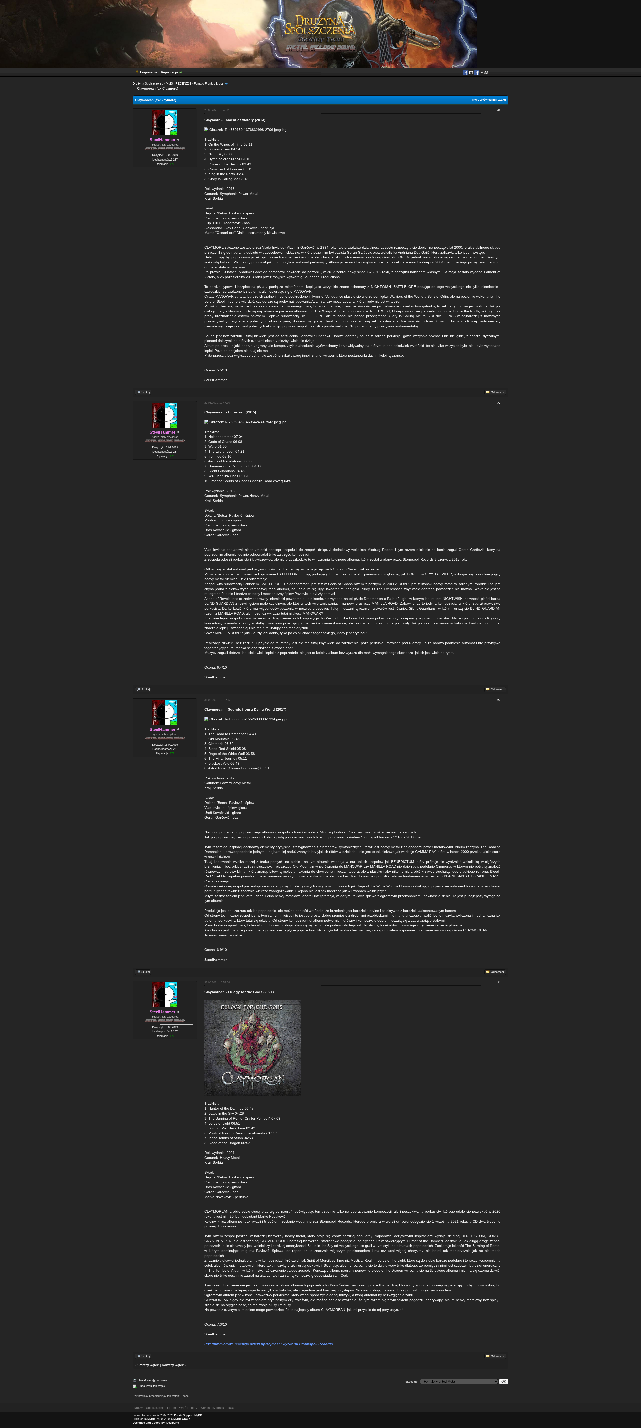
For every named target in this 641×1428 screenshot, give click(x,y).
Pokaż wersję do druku (153, 1380)
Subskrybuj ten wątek (152, 1385)
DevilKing (172, 1422)
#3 (498, 699)
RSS (231, 1408)
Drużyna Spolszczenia (148, 83)
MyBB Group (181, 1418)
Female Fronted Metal (209, 83)
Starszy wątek (148, 1365)
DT (470, 73)
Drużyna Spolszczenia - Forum (155, 1408)
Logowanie (148, 72)
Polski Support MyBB (188, 1415)
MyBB (151, 1418)
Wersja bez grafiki (212, 1408)
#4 (498, 982)
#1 (498, 110)
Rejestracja (169, 72)
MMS (483, 73)
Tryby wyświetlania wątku (489, 99)
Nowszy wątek (173, 1365)
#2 (498, 402)
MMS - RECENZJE (178, 83)
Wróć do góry (188, 1408)
